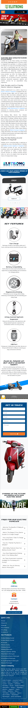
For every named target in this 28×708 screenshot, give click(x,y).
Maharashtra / (6, 687)
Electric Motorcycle (7, 663)
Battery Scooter (6, 647)
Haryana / (10, 683)
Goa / (22, 682)
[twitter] (10, 2)
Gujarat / (4, 683)
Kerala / (12, 685)
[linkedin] (14, 2)
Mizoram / (5, 689)
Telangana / (13, 693)
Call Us (5, 706)
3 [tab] (15, 203)
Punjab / (4, 691)
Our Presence (5, 627)
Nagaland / (12, 689)
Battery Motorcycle (7, 649)
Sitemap (4, 625)
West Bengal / (6, 696)
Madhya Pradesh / (19, 685)
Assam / (4, 682)
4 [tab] (17, 203)
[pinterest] (16, 2)
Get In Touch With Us (13, 612)
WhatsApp (14, 706)
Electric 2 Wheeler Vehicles (9, 651)
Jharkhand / (17, 683)
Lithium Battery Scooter (8, 638)
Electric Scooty (6, 644)
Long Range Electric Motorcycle (10, 660)
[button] (2, 20)
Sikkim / (17, 691)
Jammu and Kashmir (16, 696)
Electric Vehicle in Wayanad (8, 91)
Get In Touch (20, 12)
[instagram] (12, 2)
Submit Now (13, 434)
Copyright (4, 703)
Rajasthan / (11, 691)
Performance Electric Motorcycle (10, 656)
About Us (4, 623)
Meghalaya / (20, 687)
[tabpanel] (14, 189)
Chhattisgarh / (16, 682)
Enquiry (24, 706)
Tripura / (19, 693)
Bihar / (9, 682)
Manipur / (13, 687)
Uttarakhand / (15, 694)
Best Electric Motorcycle (8, 654)
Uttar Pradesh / (6, 694)
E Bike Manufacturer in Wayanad (15, 108)
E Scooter (4, 642)
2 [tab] (13, 203)
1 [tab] (10, 203)
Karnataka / (5, 685)
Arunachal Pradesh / (18, 680)
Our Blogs (4, 630)
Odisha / (18, 689)
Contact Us (5, 632)
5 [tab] (19, 203)
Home (3, 620)
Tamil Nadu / (5, 693)
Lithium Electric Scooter (8, 640)
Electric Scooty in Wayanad (17, 130)
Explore (13, 198)
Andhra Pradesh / (7, 680)
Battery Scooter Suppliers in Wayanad (14, 146)
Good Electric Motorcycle (8, 658)
